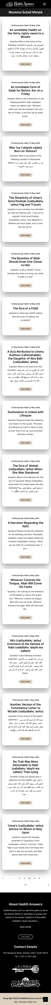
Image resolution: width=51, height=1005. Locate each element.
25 (34, 878)
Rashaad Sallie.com (28, 1002)
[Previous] (3, 879)
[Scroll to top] (45, 999)
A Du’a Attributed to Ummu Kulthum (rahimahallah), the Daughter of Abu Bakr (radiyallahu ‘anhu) (25, 357)
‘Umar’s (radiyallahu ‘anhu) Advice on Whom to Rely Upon (25, 829)
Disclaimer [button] (26, 937)
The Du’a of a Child (25, 308)
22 (19, 878)
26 (39, 878)
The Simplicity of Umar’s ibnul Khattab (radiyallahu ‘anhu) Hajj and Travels (25, 201)
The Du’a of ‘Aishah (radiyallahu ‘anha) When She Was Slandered (25, 469)
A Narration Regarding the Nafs (25, 524)
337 (25, 884)
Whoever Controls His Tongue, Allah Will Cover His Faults (25, 583)
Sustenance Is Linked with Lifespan (25, 413)
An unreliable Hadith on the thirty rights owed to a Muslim (25, 33)
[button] (44, 4)
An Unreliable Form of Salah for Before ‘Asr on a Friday (25, 90)
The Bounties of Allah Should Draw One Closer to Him (25, 262)
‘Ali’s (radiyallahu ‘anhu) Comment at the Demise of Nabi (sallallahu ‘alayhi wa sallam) (25, 646)
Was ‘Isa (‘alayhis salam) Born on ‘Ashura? (25, 149)
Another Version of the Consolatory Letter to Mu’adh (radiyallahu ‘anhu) (25, 708)
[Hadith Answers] (19, 4)
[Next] (47, 885)
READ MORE (25, 927)
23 (25, 878)
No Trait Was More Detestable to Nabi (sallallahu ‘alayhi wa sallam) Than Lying (25, 767)
